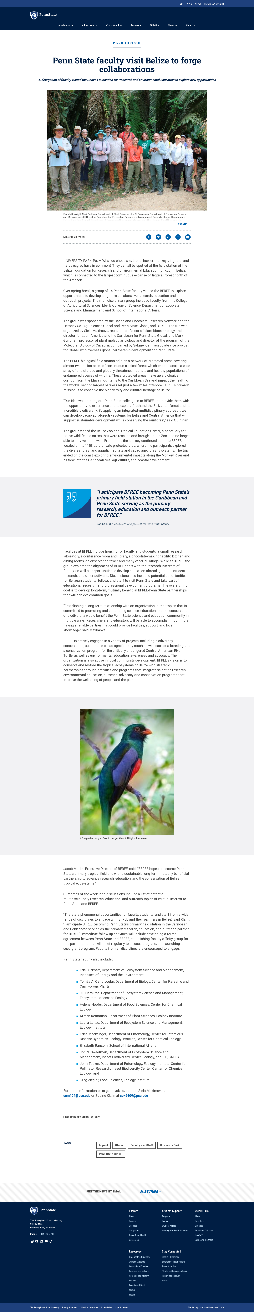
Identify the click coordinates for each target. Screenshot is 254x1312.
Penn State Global (127, 43)
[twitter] (158, 237)
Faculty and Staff (142, 1145)
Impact (103, 1145)
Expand (183, 224)
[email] (178, 237)
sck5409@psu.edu (134, 1096)
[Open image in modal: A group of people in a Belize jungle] (127, 150)
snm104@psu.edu (76, 1096)
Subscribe (149, 1191)
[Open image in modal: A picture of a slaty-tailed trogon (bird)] (127, 771)
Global (119, 1145)
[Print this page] (188, 237)
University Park (170, 1145)
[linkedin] (168, 237)
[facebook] (148, 237)
